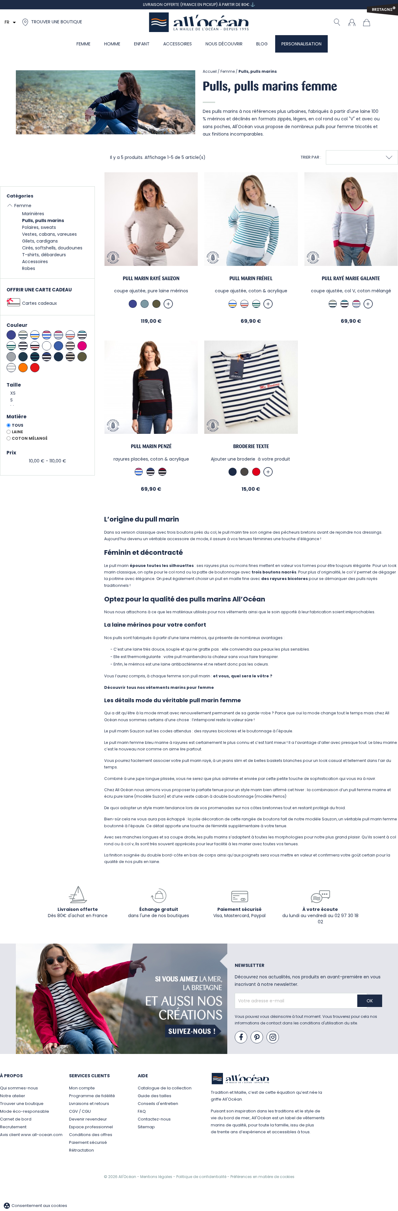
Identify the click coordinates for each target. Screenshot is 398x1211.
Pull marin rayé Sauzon (151, 278)
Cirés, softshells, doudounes (52, 248)
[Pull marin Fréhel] (251, 219)
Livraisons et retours (89, 1103)
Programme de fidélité (92, 1095)
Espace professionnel (91, 1127)
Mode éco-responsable (24, 1111)
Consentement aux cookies (35, 1206)
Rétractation (81, 1150)
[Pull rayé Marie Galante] (351, 219)
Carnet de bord (15, 1119)
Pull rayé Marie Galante (351, 278)
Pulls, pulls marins (43, 220)
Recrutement (13, 1127)
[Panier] (368, 22)
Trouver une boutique (22, 1103)
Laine (17, 431)
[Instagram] (273, 1037)
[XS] (47, 393)
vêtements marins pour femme (180, 687)
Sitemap (146, 1127)
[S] (47, 400)
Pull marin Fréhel (250, 278)
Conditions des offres (90, 1134)
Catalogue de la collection (165, 1088)
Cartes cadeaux (39, 303)
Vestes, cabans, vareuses (49, 234)
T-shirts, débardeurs (44, 255)
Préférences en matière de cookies (262, 1176)
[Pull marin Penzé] (151, 387)
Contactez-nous (154, 1119)
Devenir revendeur (88, 1119)
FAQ (142, 1111)
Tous (17, 425)
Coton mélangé (30, 438)
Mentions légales (156, 1176)
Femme (22, 205)
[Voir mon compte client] (351, 22)
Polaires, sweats (39, 227)
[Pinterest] (257, 1037)
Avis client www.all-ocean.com (31, 1134)
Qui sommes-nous (19, 1088)
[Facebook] (241, 1037)
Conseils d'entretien (158, 1103)
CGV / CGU (80, 1111)
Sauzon (137, 731)
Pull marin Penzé (151, 446)
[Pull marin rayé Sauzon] (151, 219)
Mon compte (82, 1088)
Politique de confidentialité (201, 1176)
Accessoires (35, 261)
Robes (28, 268)
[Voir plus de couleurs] (168, 304)
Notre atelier (12, 1095)
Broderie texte (251, 446)
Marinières (33, 214)
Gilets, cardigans (40, 241)
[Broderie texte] (251, 387)
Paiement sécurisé (88, 1142)
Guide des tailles (154, 1095)
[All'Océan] (199, 22)
